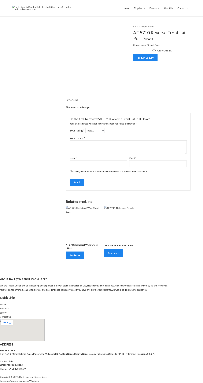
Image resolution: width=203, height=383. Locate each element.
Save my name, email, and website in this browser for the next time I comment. (109, 171)
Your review (77, 138)
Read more (75, 255)
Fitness (153, 8)
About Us (168, 8)
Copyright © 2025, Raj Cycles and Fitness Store (23, 377)
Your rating (77, 130)
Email (132, 158)
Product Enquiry (145, 57)
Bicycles (138, 8)
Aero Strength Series (143, 26)
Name (73, 158)
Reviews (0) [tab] (72, 99)
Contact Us (182, 8)
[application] (143, 8)
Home (126, 8)
